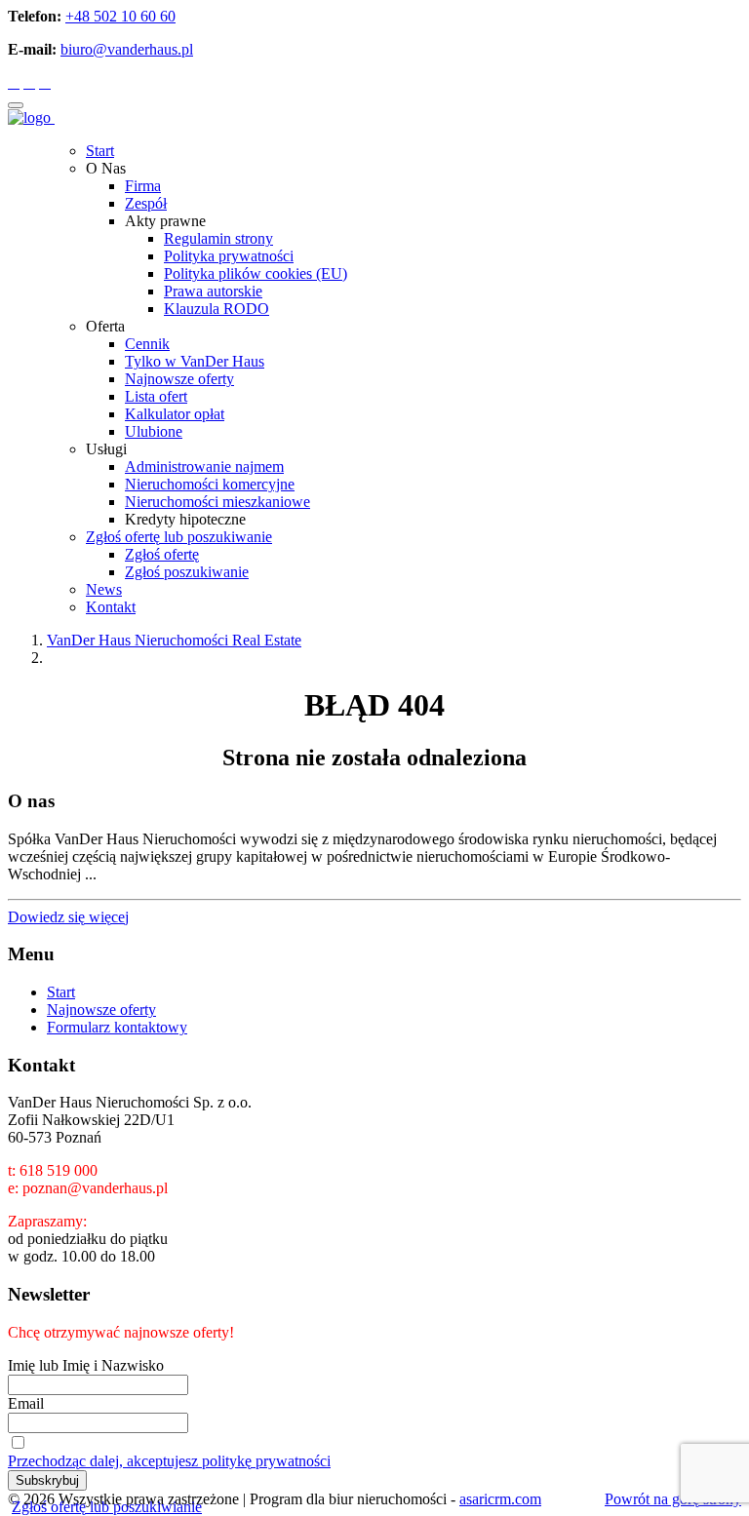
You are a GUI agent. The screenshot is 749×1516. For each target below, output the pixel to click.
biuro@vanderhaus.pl (126, 49)
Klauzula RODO (216, 308)
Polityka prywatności (229, 256)
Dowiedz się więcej (68, 917)
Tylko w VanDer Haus (194, 361)
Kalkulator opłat (174, 414)
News (104, 589)
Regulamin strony (218, 238)
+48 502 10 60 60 (120, 16)
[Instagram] (29, 83)
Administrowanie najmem (204, 466)
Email (26, 1403)
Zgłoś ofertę (162, 554)
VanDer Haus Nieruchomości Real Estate (174, 640)
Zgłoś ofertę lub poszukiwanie (179, 536)
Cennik (147, 343)
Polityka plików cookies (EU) (255, 273)
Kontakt (111, 607)
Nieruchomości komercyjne (210, 484)
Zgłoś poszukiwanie (187, 572)
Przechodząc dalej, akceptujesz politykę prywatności (169, 1461)
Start (100, 150)
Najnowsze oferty (179, 378)
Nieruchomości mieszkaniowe (217, 501)
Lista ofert (156, 396)
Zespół (146, 203)
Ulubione (153, 431)
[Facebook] (14, 83)
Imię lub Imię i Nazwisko (86, 1365)
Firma (143, 185)
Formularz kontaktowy (117, 1027)
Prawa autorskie (213, 291)
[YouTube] (45, 83)
